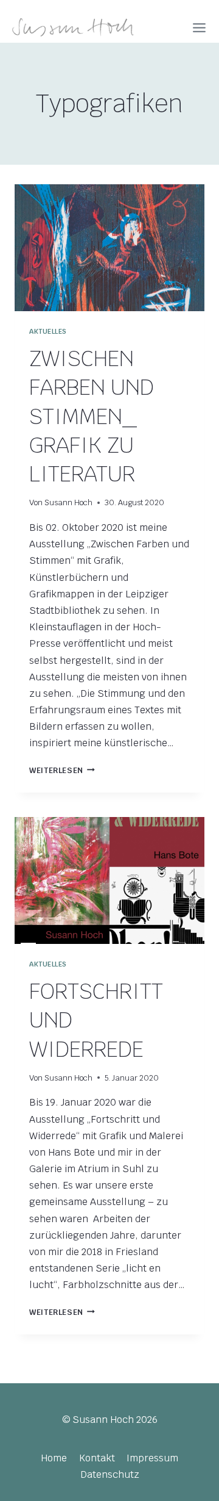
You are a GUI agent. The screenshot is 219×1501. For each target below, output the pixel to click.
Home (54, 1458)
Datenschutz (109, 1474)
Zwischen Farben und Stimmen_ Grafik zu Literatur (91, 416)
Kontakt (97, 1458)
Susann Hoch (68, 502)
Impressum (152, 1458)
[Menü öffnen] (199, 27)
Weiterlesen (62, 770)
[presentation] (109, 247)
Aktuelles (48, 331)
